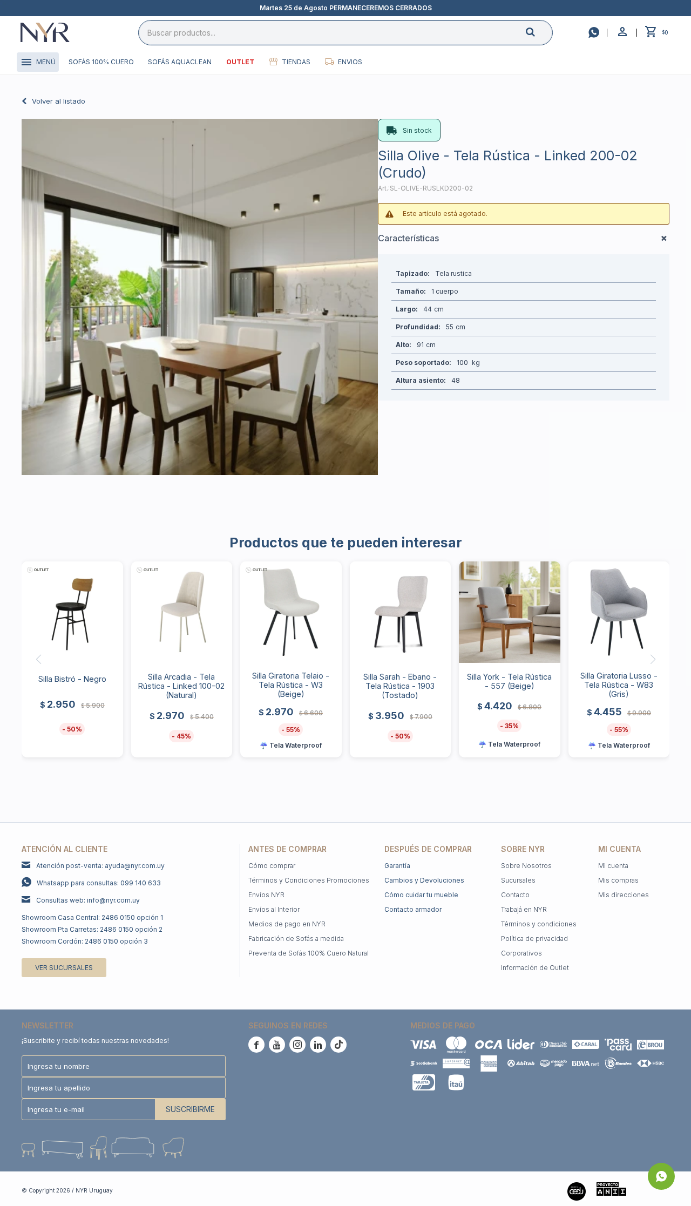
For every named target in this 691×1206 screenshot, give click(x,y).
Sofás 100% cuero (101, 62)
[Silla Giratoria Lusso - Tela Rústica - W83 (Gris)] (619, 612)
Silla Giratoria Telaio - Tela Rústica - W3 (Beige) (290, 685)
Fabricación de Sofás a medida (296, 938)
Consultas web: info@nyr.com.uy (88, 900)
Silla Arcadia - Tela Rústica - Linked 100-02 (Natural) (181, 686)
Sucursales (518, 880)
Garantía (397, 866)
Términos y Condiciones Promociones (308, 880)
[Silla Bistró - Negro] (72, 612)
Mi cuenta (613, 866)
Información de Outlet (535, 968)
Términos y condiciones (539, 924)
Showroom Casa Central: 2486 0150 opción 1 (92, 917)
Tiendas (296, 62)
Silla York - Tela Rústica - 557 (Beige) (509, 681)
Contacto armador (413, 909)
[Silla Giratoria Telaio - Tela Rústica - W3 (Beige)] (291, 612)
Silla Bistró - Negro (72, 678)
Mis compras (618, 880)
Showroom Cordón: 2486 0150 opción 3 (85, 941)
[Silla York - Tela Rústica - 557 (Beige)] (509, 612)
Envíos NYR (266, 895)
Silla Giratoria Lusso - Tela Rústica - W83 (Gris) (619, 685)
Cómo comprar (271, 866)
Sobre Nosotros (526, 866)
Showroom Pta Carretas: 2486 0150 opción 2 (92, 929)
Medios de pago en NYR (287, 924)
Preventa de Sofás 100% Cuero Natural (308, 953)
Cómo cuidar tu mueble (421, 895)
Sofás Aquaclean (180, 62)
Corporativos (521, 953)
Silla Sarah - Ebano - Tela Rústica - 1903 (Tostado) (400, 686)
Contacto (515, 895)
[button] (539, 32)
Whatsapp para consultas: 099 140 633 (99, 883)
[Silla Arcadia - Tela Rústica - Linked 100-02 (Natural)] (182, 612)
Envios (350, 62)
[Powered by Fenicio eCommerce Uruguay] (653, 1190)
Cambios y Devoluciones (424, 880)
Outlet (240, 62)
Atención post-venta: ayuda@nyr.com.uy (100, 866)
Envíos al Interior (274, 909)
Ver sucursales (64, 968)
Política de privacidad (534, 938)
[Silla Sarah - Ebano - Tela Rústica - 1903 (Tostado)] (400, 612)
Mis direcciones (623, 895)
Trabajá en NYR (524, 909)
